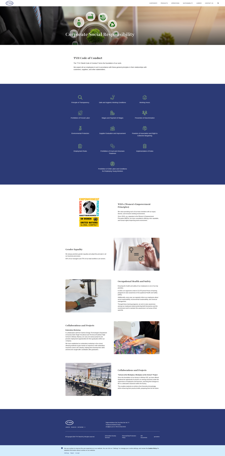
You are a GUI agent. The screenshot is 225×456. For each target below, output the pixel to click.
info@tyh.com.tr (110, 426)
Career (199, 3)
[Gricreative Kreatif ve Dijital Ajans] (157, 436)
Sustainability (188, 3)
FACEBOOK (73, 427)
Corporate (153, 3)
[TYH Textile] (10, 3)
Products (164, 3)
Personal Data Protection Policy (129, 436)
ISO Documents (144, 436)
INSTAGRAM (80, 427)
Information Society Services (110, 436)
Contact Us (209, 3)
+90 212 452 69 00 (120, 426)
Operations (175, 3)
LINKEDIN (67, 427)
